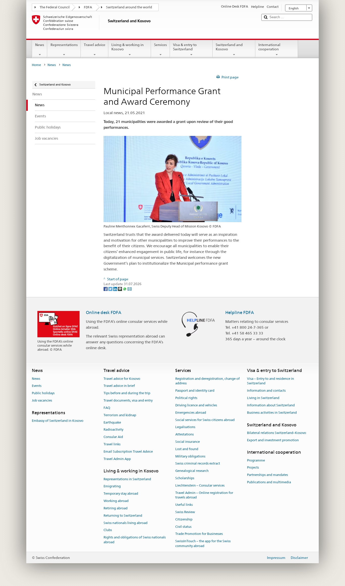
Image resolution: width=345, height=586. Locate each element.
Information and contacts (266, 391)
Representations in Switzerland (127, 479)
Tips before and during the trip (127, 393)
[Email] (130, 289)
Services (160, 45)
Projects (253, 468)
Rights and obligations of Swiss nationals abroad (135, 539)
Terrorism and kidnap (120, 415)
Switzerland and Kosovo (229, 47)
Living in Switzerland (263, 398)
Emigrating (112, 486)
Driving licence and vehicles (196, 405)
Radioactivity (113, 430)
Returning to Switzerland (123, 515)
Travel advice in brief (119, 386)
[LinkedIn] (115, 289)
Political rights (186, 398)
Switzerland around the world (129, 7)
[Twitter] (110, 289)
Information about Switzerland (271, 405)
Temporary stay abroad (121, 494)
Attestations (184, 434)
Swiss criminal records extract (197, 464)
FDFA (88, 7)
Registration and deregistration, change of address (207, 381)
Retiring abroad (116, 508)
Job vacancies (42, 400)
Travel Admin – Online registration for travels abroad (204, 495)
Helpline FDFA (239, 312)
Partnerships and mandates (267, 475)
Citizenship (183, 519)
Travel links (112, 444)
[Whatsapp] (125, 289)
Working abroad (116, 501)
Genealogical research (192, 471)
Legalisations (185, 427)
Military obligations (190, 456)
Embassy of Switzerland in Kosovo (57, 421)
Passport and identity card (194, 391)
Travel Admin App (117, 459)
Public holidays (43, 393)
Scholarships (184, 478)
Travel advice (94, 45)
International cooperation (269, 47)
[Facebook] (106, 289)
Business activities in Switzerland (272, 412)
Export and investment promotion (273, 440)
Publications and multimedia (269, 482)
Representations (64, 45)
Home (36, 65)
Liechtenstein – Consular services (200, 485)
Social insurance (187, 442)
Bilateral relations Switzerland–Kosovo (276, 433)
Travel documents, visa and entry (128, 400)
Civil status (183, 527)
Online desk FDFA (103, 312)
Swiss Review (185, 512)
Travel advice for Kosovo (122, 379)
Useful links (184, 505)
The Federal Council (55, 7)
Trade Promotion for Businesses (199, 534)
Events (36, 386)
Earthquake (112, 422)
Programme (256, 460)
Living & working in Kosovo (127, 47)
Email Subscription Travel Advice (128, 451)
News (39, 45)
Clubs (108, 530)
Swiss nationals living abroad (125, 523)
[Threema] (120, 289)
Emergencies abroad (190, 412)
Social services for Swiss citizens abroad (205, 420)
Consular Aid (113, 437)
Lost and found (186, 449)
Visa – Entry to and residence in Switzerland (270, 381)
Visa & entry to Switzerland (185, 47)
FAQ (107, 408)
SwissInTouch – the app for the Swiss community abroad (203, 543)
